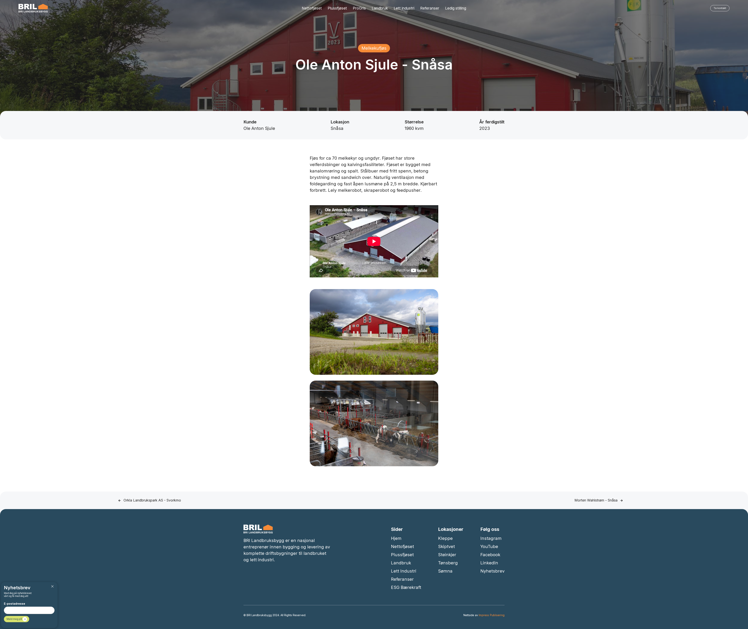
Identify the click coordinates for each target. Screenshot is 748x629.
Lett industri (404, 8)
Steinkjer (447, 554)
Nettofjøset (312, 8)
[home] (33, 8)
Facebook (490, 554)
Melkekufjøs (374, 48)
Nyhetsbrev (492, 571)
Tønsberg (448, 562)
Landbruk (380, 8)
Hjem (396, 538)
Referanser (429, 8)
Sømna (445, 571)
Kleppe (445, 538)
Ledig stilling (455, 8)
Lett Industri (403, 571)
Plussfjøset (337, 8)
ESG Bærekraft (406, 587)
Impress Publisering (492, 615)
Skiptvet (446, 546)
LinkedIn (489, 562)
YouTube (489, 546)
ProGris (359, 8)
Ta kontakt (720, 8)
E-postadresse (14, 603)
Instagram (491, 538)
